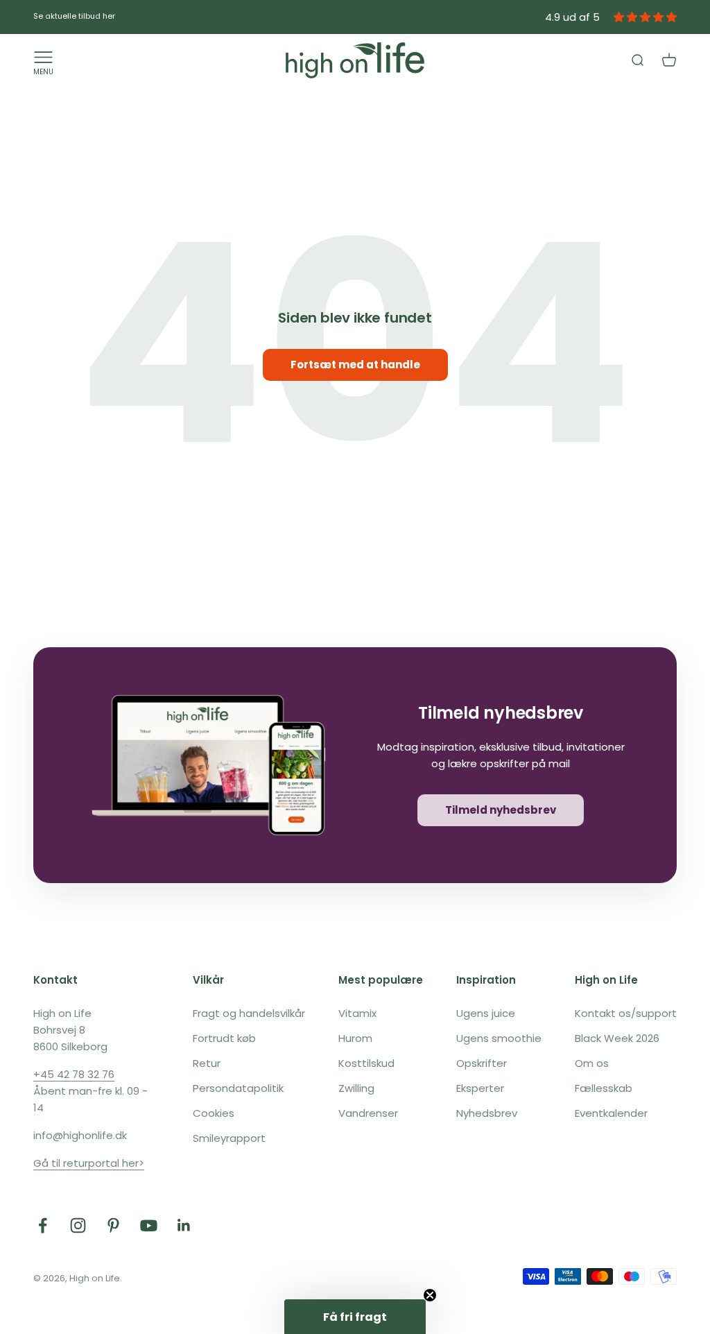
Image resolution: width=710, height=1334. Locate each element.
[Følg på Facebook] (42, 1225)
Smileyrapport (229, 1138)
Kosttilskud (366, 1063)
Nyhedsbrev (486, 1113)
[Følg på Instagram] (78, 1225)
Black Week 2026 (617, 1038)
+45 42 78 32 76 (73, 1074)
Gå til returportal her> (88, 1163)
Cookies (213, 1113)
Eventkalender (611, 1113)
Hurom (355, 1038)
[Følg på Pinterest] (113, 1225)
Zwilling (356, 1088)
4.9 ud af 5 (572, 17)
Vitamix (357, 1013)
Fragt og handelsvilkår (249, 1013)
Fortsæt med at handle (355, 364)
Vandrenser (368, 1113)
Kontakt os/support (626, 1013)
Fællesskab (603, 1088)
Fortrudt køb (224, 1038)
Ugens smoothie (499, 1038)
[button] (355, 1316)
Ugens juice (485, 1013)
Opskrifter (481, 1063)
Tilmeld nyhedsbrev (500, 810)
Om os (592, 1063)
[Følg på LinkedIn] (184, 1225)
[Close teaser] (430, 1295)
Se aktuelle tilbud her (74, 16)
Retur (206, 1063)
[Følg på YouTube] (148, 1225)
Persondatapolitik (238, 1088)
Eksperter (480, 1088)
